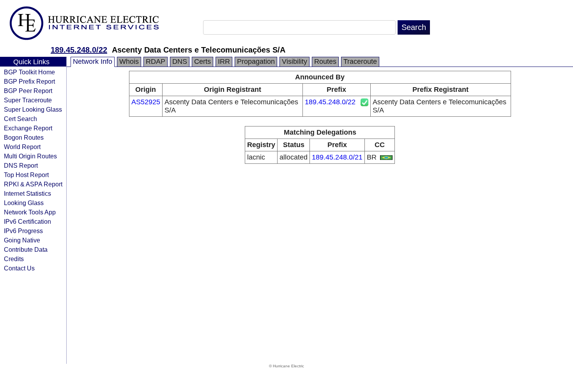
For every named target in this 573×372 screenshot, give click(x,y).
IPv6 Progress (23, 230)
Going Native (22, 240)
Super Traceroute (28, 100)
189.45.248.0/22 (79, 50)
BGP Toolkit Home (29, 71)
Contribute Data (26, 249)
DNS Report (21, 165)
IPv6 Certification (27, 221)
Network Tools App (30, 212)
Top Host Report (26, 174)
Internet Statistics (27, 193)
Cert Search (20, 118)
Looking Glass (24, 202)
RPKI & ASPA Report (33, 184)
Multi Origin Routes (30, 156)
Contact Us (19, 268)
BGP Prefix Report (29, 81)
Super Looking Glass (33, 109)
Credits (14, 258)
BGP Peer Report (28, 90)
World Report (22, 146)
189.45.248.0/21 (337, 157)
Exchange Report (28, 128)
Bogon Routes (24, 137)
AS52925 (145, 102)
